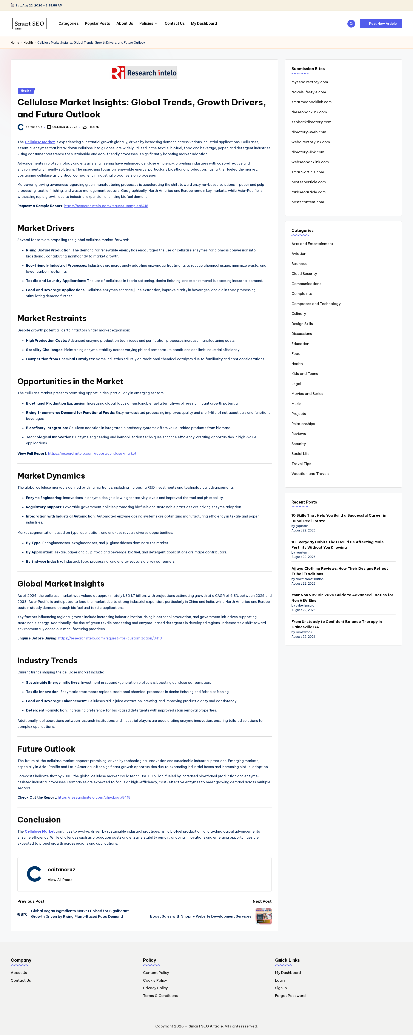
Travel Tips (301, 463)
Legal (296, 383)
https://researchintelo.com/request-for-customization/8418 (110, 638)
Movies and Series (307, 393)
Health (28, 43)
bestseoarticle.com (308, 182)
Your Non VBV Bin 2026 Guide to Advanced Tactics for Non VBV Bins (342, 598)
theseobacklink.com (309, 112)
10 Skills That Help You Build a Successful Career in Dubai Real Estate (338, 518)
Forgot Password (290, 995)
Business (299, 263)
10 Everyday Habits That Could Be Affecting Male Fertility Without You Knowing (337, 545)
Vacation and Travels (310, 473)
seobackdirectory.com (311, 122)
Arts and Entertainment (312, 243)
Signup (281, 988)
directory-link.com (307, 152)
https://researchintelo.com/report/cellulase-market (92, 453)
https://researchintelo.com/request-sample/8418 (106, 206)
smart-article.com (307, 172)
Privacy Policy (155, 988)
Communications (306, 283)
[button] (380, 23)
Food (296, 353)
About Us (19, 972)
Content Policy (156, 972)
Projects (298, 413)
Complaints (301, 293)
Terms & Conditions (160, 995)
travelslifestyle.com (308, 92)
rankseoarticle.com (308, 192)
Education (300, 343)
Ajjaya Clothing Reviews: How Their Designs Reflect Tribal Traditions (339, 571)
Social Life (300, 453)
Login (280, 980)
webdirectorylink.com (310, 142)
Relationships (303, 423)
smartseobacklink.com (311, 102)
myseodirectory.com (309, 82)
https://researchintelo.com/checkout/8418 (94, 797)
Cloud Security (304, 273)
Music (296, 403)
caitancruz (61, 869)
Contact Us (21, 980)
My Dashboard (288, 972)
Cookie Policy (155, 980)
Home (15, 43)
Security (298, 443)
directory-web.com (308, 132)
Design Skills (302, 323)
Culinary (298, 313)
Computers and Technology (316, 303)
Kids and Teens (304, 373)
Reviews (298, 433)
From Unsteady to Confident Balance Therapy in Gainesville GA (336, 624)
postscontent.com (307, 202)
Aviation (298, 253)
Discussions (301, 333)
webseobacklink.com (310, 162)
